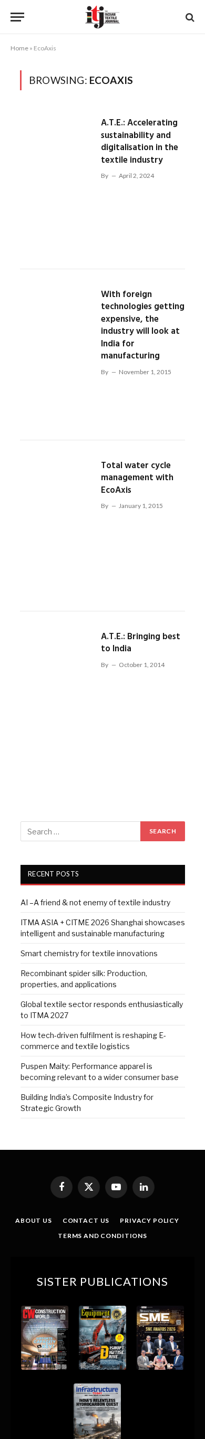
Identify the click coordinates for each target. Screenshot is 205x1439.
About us (33, 1220)
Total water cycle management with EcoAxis (137, 478)
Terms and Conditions (102, 1236)
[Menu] (17, 17)
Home (19, 48)
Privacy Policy (149, 1220)
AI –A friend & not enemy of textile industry (95, 902)
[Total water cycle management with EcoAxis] (56, 526)
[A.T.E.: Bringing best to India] (56, 697)
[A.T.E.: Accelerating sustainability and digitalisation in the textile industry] (56, 183)
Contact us (86, 1220)
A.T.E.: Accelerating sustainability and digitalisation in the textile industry (139, 141)
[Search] (188, 17)
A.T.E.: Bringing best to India (140, 643)
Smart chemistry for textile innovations (89, 953)
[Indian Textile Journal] (102, 17)
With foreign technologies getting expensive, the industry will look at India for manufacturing (142, 326)
